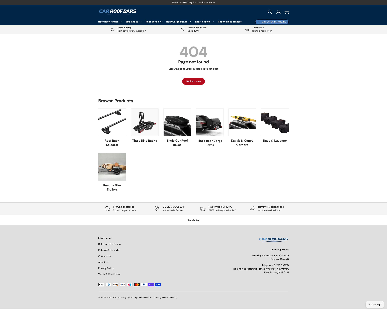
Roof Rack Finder (108, 21)
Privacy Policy (106, 268)
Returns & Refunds (108, 250)
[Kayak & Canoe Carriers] (242, 122)
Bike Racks (132, 21)
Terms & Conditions (109, 274)
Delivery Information (109, 244)
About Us (103, 262)
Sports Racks (203, 21)
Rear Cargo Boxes (176, 21)
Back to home (193, 81)
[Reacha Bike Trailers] (112, 167)
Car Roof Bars (111, 297)
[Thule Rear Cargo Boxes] (209, 122)
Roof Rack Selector (112, 143)
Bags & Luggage (275, 141)
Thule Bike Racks (144, 141)
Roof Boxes (152, 21)
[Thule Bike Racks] (144, 122)
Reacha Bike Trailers (230, 21)
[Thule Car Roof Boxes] (177, 122)
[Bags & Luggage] (275, 122)
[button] (287, 12)
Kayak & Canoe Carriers (242, 143)
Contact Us (104, 256)
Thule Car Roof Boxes (177, 143)
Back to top (194, 220)
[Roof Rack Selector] (112, 122)
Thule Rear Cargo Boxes (209, 143)
